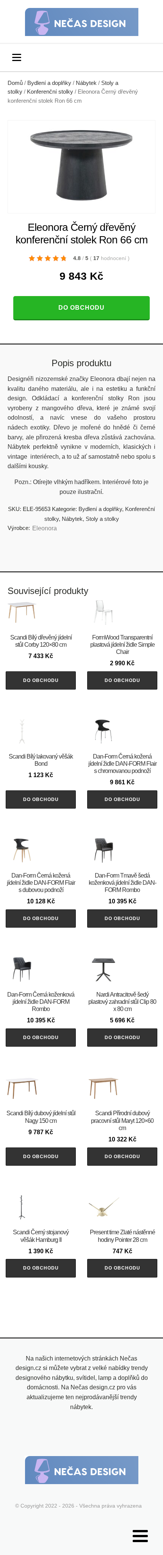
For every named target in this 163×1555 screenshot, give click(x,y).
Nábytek (86, 83)
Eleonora (44, 528)
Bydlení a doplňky (49, 83)
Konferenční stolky (50, 92)
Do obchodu (81, 307)
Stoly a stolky (102, 519)
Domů (15, 83)
